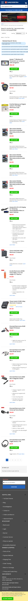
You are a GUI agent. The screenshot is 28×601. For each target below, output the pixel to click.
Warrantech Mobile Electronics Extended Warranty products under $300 (17, 131)
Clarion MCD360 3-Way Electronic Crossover (16, 251)
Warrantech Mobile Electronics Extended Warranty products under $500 (17, 157)
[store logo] (12, 2)
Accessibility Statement (9, 545)
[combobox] (14, 6)
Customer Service (8, 537)
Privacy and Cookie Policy (10, 571)
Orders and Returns (8, 514)
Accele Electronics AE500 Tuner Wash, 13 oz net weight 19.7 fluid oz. (17, 272)
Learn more (19, 595)
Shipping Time (7, 559)
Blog (4, 502)
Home (2, 24)
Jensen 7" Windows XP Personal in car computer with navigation (17, 60)
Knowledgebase (7, 506)
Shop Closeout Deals (21, 17)
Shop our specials (8, 541)
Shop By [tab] (4, 33)
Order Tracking (7, 563)
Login (4, 529)
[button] (10, 71)
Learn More (21, 98)
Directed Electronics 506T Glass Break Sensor (17, 350)
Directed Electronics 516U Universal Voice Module (17, 409)
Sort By (13, 33)
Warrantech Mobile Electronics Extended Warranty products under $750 (17, 183)
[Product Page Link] (5, 69)
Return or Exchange (8, 567)
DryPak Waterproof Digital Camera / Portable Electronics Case (18, 105)
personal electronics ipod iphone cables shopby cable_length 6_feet (11, 43)
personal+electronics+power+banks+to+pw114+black (12, 54)
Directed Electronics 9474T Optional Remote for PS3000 (18, 84)
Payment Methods (8, 555)
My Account (6, 525)
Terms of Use (6, 551)
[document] (14, 596)
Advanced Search (8, 518)
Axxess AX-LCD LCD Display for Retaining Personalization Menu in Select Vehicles (18, 209)
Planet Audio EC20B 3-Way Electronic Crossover (17, 302)
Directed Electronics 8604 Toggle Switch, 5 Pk (17, 440)
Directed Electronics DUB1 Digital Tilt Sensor (17, 327)
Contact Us (6, 510)
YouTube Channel (8, 498)
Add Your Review (19, 306)
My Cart (5, 533)
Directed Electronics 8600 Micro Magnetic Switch (17, 377)
